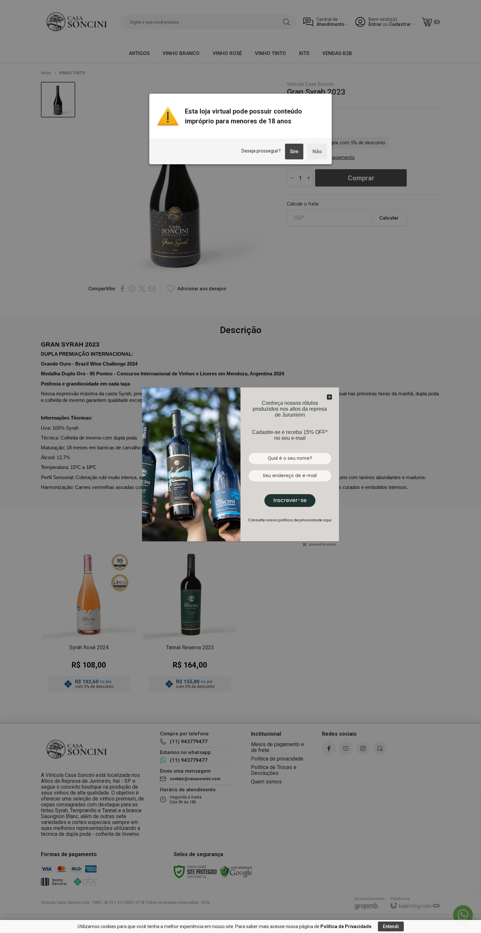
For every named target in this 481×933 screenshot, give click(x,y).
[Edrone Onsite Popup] (240, 466)
